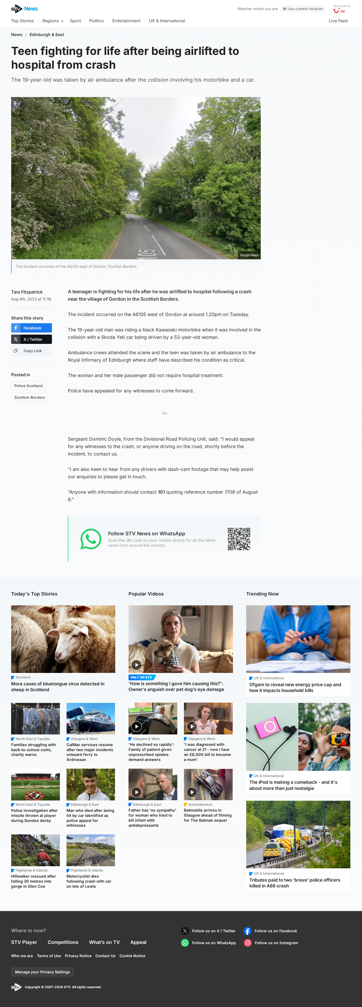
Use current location (305, 8)
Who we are (22, 955)
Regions (50, 20)
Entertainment (126, 20)
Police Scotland (28, 385)
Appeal (138, 942)
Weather (244, 8)
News (17, 34)
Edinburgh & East (47, 34)
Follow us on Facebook (276, 931)
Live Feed (338, 20)
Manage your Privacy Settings (42, 972)
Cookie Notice (132, 955)
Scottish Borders (29, 397)
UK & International (167, 20)
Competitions (63, 942)
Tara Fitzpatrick (27, 292)
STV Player (24, 942)
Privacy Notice (78, 955)
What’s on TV (104, 942)
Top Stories (22, 20)
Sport (75, 20)
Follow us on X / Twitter (214, 931)
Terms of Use (49, 955)
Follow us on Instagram (276, 942)
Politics (96, 20)
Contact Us (105, 955)
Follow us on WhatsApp (214, 942)
